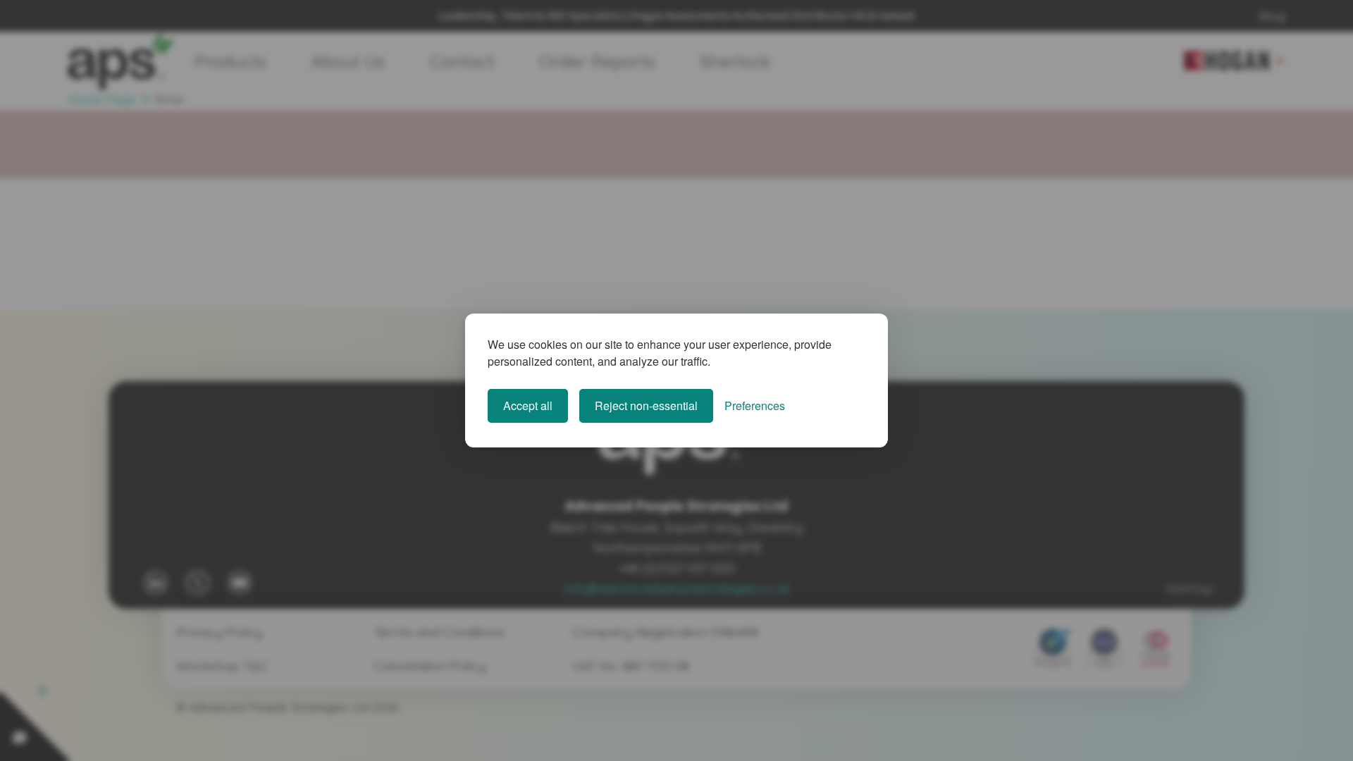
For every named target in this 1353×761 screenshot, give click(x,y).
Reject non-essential (646, 405)
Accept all (527, 405)
